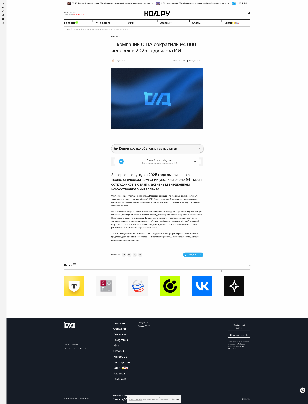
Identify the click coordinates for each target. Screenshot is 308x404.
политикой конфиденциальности (237, 343)
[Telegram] (124, 255)
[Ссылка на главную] (69, 325)
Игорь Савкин (120, 61)
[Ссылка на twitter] (3, 22)
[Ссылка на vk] (3, 7)
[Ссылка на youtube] (3, 19)
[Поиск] (249, 13)
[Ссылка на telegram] (3, 3)
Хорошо (175, 399)
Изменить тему (237, 335)
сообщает (123, 196)
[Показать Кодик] (302, 390)
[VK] (129, 255)
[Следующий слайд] (249, 265)
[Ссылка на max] (3, 11)
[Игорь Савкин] (113, 61)
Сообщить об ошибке (239, 326)
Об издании (143, 323)
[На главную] (157, 13)
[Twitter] (135, 255)
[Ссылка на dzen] (3, 15)
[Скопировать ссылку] (140, 255)
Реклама (143, 326)
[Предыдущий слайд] (243, 265)
